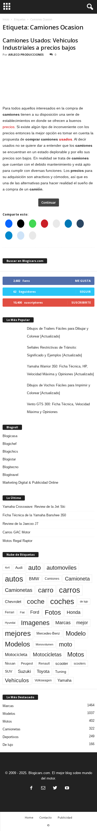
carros (69, 590)
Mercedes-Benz (48, 633)
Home (29, 817)
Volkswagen (43, 680)
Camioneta (77, 579)
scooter (61, 663)
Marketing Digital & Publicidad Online (30, 482)
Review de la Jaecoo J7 (20, 524)
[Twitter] (55, 788)
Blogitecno (10, 467)
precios (8, 127)
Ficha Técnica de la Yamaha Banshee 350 (34, 515)
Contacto (45, 817)
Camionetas (18, 590)
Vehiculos (17, 680)
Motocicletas (47, 654)
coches (62, 601)
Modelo (76, 633)
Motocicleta (16, 654)
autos (14, 579)
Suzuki (24, 671)
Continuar (48, 202)
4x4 (7, 567)
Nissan (10, 663)
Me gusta (83, 281)
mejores (18, 633)
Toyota (43, 671)
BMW (34, 578)
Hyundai (10, 622)
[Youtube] (66, 788)
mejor (82, 622)
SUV (8, 671)
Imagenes (35, 622)
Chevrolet (13, 601)
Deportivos (11, 737)
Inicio (6, 19)
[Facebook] (31, 788)
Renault (44, 663)
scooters (80, 663)
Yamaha (64, 680)
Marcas (63, 622)
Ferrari (9, 612)
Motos (75, 654)
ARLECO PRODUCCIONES (26, 54)
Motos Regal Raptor (17, 541)
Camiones (52, 578)
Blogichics (10, 451)
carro (45, 590)
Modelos (17, 644)
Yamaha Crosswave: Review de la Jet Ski (34, 507)
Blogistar (9, 459)
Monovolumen (44, 644)
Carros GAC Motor (16, 532)
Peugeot (27, 663)
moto (65, 644)
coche (35, 601)
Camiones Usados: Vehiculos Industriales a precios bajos (40, 43)
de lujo (84, 601)
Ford (34, 612)
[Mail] (43, 788)
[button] (89, 7)
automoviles (62, 567)
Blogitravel (10, 475)
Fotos (53, 612)
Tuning (60, 672)
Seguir (85, 291)
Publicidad (65, 817)
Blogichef (10, 444)
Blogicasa (10, 436)
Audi (19, 568)
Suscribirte (81, 302)
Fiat (22, 612)
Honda (73, 612)
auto (34, 567)
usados (65, 139)
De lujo (8, 745)
